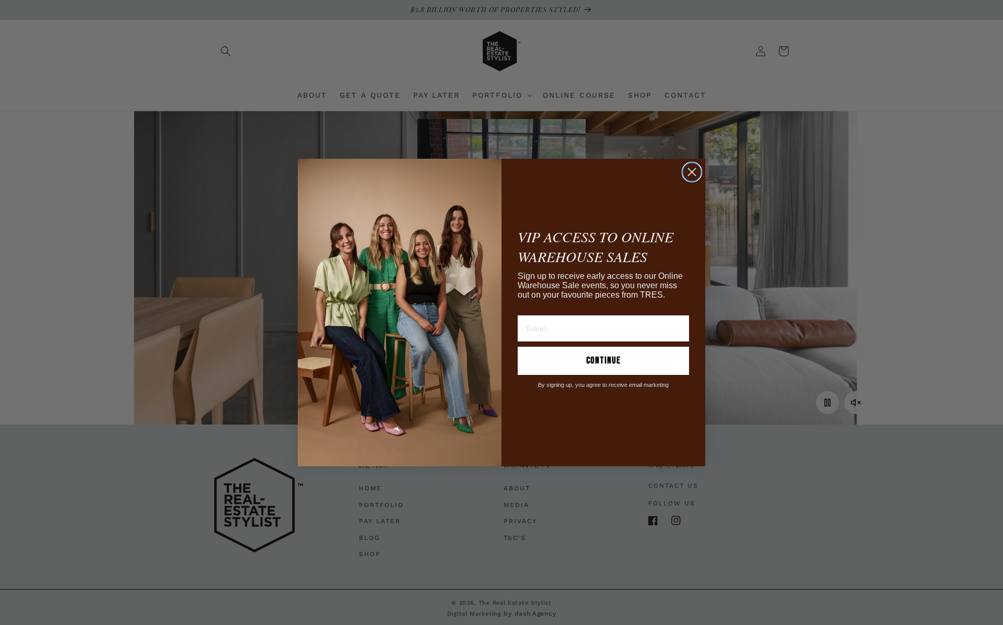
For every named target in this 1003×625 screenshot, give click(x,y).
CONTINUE (603, 360)
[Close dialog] (692, 172)
